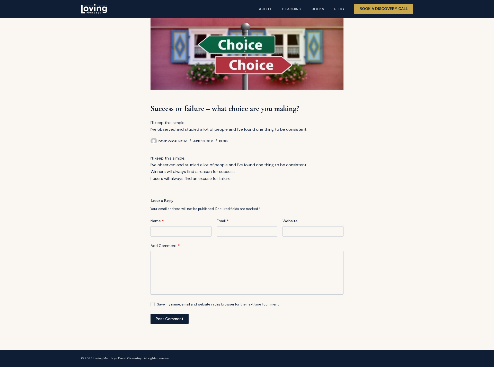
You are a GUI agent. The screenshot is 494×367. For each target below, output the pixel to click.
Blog (339, 9)
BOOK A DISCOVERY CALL (383, 8)
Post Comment (169, 318)
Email (223, 221)
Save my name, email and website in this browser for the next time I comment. (218, 304)
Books (318, 9)
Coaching (291, 9)
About (265, 9)
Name (157, 221)
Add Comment (165, 245)
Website (290, 221)
